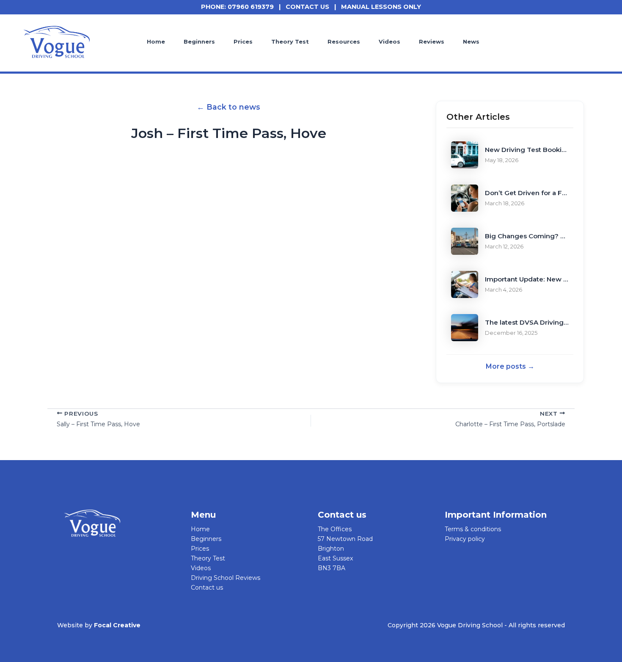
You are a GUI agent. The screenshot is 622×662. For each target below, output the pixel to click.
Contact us (207, 587)
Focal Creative (117, 625)
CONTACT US (307, 7)
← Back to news (228, 106)
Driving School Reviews (225, 578)
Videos (389, 41)
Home (156, 41)
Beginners (199, 41)
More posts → (510, 366)
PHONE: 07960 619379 (237, 7)
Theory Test (290, 41)
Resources (344, 41)
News (471, 41)
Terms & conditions (473, 529)
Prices (243, 41)
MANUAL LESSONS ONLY (381, 7)
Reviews (431, 41)
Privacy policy (465, 539)
